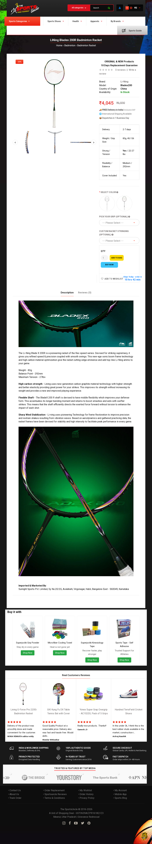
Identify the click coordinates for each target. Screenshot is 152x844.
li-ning (74, 597)
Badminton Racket (86, 45)
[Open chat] (144, 836)
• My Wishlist (85, 790)
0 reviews (120, 69)
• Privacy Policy (86, 798)
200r (36, 597)
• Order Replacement (54, 790)
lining (22, 597)
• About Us (13, 794)
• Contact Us (14, 790)
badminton (45, 597)
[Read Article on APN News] (130, 777)
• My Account (120, 790)
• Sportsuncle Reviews (55, 794)
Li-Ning (124, 81)
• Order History (86, 794)
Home (59, 45)
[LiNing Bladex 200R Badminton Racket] (54, 94)
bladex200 (64, 597)
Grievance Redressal (88, 816)
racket (55, 597)
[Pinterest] (89, 823)
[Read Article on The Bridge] (22, 777)
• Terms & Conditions (54, 798)
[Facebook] (70, 823)
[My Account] (119, 7)
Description (67, 292)
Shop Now (27, 653)
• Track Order (14, 798)
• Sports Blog (120, 798)
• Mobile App (120, 794)
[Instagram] (63, 823)
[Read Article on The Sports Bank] (94, 777)
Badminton (69, 45)
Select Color (108, 192)
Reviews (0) (84, 292)
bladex (29, 597)
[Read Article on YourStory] (58, 777)
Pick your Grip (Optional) (113, 216)
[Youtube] (76, 823)
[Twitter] (82, 823)
